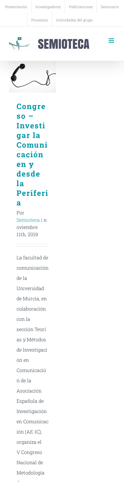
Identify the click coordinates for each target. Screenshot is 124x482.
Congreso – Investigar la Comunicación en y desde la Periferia (33, 77)
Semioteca (28, 220)
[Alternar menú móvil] (112, 40)
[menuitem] (16, 6)
